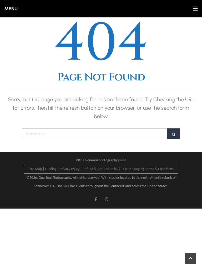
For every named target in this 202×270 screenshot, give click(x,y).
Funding (51, 169)
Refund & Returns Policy (100, 169)
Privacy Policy (69, 169)
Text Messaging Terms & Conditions (147, 169)
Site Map (35, 169)
